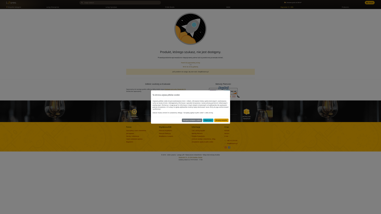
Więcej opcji (208, 120)
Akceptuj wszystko (221, 120)
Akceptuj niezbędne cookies (192, 120)
